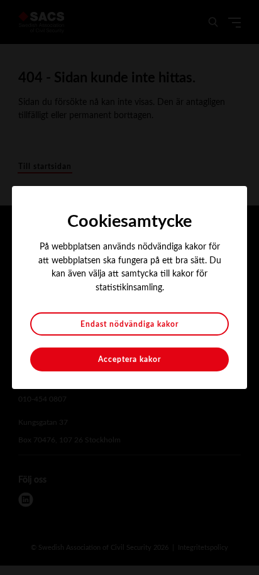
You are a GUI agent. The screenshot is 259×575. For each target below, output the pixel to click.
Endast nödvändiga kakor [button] (129, 324)
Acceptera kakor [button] (129, 359)
